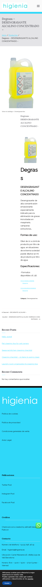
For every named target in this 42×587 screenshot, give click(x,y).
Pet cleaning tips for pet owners (15, 343)
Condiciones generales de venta (15, 431)
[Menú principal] (38, 6)
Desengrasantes (19, 111)
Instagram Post (8, 494)
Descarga (25, 283)
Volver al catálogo (7, 111)
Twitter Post (7, 485)
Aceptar (7, 583)
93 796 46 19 (28, 545)
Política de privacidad (11, 423)
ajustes (30, 579)
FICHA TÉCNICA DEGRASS (27, 280)
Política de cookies (10, 414)
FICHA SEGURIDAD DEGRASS (28, 288)
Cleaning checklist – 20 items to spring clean (20, 357)
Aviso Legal (7, 440)
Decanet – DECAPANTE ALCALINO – (15, 312)
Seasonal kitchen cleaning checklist (17, 350)
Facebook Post (8, 502)
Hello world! (7, 337)
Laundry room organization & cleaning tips (20, 364)
